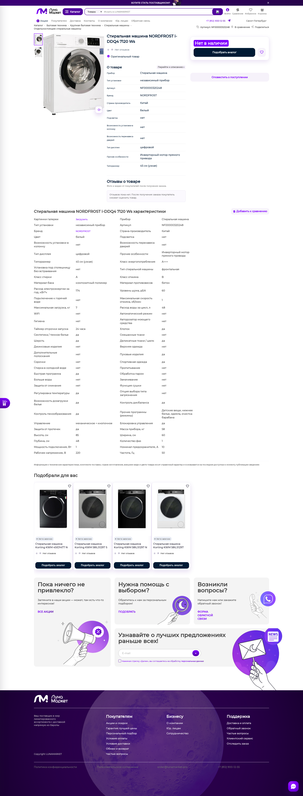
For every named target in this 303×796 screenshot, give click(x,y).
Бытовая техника (57, 25)
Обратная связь (140, 20)
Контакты (89, 20)
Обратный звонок (239, 728)
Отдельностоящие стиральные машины (57, 28)
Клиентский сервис (240, 738)
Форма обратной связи (205, 615)
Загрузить (82, 219)
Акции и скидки (117, 723)
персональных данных (192, 661)
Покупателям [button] (119, 716)
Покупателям (59, 20)
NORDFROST (83, 231)
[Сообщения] (293, 786)
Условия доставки (118, 743)
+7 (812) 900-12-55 (215, 20)
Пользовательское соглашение (117, 767)
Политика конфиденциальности (55, 767)
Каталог (38, 25)
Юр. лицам (122, 20)
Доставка (75, 20)
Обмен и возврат (117, 748)
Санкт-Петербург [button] (256, 20)
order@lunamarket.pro (172, 767)
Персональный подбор (121, 733)
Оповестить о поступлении (230, 77)
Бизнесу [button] (174, 716)
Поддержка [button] (238, 716)
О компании (105, 20)
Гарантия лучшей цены (121, 728)
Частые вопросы (117, 753)
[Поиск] (217, 11)
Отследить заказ (238, 743)
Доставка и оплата (239, 723)
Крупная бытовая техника (85, 25)
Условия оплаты (116, 738)
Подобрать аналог (224, 52)
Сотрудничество (177, 733)
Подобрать (126, 611)
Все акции (45, 611)
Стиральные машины (116, 25)
